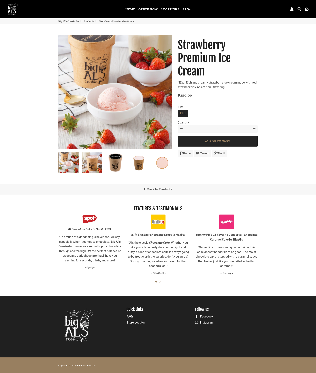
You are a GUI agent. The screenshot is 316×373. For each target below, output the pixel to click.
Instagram (207, 322)
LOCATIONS (170, 9)
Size (180, 106)
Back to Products (159, 189)
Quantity (183, 122)
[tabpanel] (89, 242)
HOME (130, 9)
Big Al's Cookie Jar (68, 21)
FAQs (187, 9)
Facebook (206, 316)
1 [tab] (156, 281)
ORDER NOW (148, 9)
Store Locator (136, 322)
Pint (183, 113)
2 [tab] (160, 281)
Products (89, 21)
